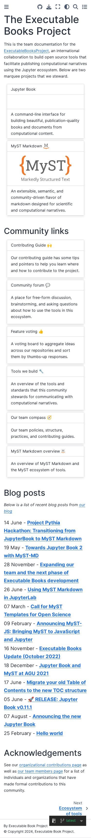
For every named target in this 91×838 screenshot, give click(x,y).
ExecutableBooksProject (26, 50)
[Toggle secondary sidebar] (84, 7)
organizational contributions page (50, 764)
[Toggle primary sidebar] (6, 6)
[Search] (75, 7)
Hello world (49, 733)
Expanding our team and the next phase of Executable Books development (41, 572)
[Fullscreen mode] (57, 7)
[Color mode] (66, 7)
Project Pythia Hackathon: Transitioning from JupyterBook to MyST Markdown (43, 531)
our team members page (40, 771)
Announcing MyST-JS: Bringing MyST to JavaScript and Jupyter (43, 631)
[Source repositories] (39, 7)
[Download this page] (48, 7)
